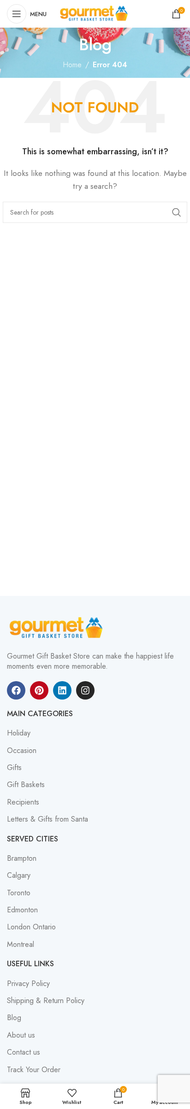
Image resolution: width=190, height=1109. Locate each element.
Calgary (18, 875)
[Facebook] (16, 690)
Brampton (21, 858)
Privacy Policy (28, 984)
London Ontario (31, 927)
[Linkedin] (62, 690)
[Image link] (57, 627)
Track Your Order (33, 1070)
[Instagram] (85, 690)
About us (21, 1035)
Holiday (18, 733)
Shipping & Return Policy (45, 1001)
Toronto (18, 893)
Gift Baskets (26, 785)
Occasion (21, 751)
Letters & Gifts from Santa (47, 819)
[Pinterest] (39, 690)
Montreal (20, 945)
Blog (14, 1018)
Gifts (14, 768)
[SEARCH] (176, 212)
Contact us (23, 1052)
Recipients (23, 802)
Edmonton (22, 910)
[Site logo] (95, 13)
